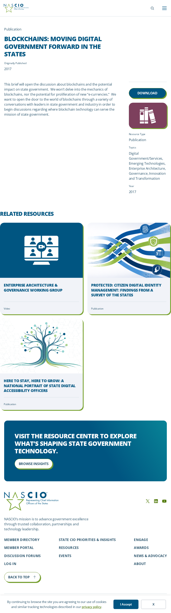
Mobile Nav (164, 8)
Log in (10, 563)
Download (147, 93)
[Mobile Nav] (164, 8)
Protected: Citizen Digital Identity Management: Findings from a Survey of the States (126, 290)
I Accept (126, 604)
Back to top (19, 577)
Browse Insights (34, 463)
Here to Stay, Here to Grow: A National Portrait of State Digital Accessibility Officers (39, 385)
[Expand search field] (152, 8)
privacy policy (91, 607)
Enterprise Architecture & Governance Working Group (33, 287)
